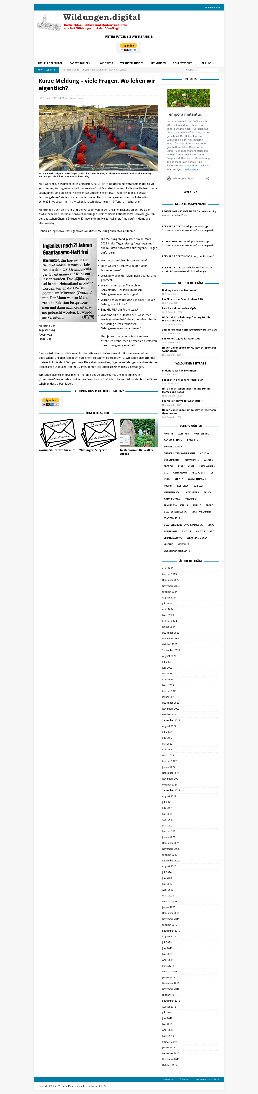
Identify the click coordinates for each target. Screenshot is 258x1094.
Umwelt (186, 531)
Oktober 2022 (169, 714)
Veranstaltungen (132, 63)
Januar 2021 (168, 837)
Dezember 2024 (170, 580)
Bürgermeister (173, 447)
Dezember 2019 (170, 913)
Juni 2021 (167, 808)
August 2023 (169, 656)
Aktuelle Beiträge (50, 63)
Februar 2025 (169, 574)
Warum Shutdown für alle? (57, 450)
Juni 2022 (167, 738)
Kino (167, 479)
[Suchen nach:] (201, 69)
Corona (205, 453)
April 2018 (167, 1030)
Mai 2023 (167, 673)
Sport (209, 505)
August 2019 (169, 936)
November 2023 (171, 638)
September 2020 (171, 860)
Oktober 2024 (169, 591)
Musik (207, 492)
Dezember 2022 (170, 702)
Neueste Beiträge (190, 283)
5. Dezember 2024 (173, 343)
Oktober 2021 (169, 784)
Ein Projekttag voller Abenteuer (181, 338)
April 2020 (167, 889)
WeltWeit (106, 63)
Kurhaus (198, 486)
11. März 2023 (50, 98)
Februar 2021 (169, 831)
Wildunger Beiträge (191, 363)
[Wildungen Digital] (88, 29)
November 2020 (171, 848)
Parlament (191, 499)
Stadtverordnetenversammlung (183, 525)
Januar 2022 (168, 767)
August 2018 (169, 1006)
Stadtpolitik (172, 518)
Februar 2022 (169, 761)
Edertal (168, 466)
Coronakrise (172, 460)
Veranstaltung (173, 538)
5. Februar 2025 (171, 303)
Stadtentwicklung (175, 512)
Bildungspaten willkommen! (179, 290)
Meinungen (158, 63)
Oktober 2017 (169, 1065)
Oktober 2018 (169, 995)
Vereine (168, 544)
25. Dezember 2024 (173, 312)
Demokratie (191, 460)
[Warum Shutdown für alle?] (57, 433)
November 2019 (171, 919)
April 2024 (167, 609)
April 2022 (167, 749)
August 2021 (169, 796)
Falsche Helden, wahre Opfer (180, 308)
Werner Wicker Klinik (177, 551)
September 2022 (171, 720)
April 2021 (167, 819)
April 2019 (167, 960)
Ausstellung (201, 434)
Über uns (205, 63)
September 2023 (171, 650)
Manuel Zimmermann (72, 98)
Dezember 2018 (170, 983)
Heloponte (198, 473)
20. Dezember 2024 (173, 324)
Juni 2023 (167, 667)
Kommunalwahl (197, 479)
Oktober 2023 (169, 644)
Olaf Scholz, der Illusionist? (199, 256)
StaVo (211, 525)
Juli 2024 (167, 603)
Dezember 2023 (170, 632)
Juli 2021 (167, 802)
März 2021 (168, 825)
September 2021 (171, 790)
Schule (197, 505)
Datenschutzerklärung (208, 1079)
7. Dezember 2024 (173, 333)
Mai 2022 (167, 743)
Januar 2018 (168, 1047)
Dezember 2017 (170, 1053)
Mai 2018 (167, 1024)
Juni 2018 (167, 1018)
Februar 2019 (169, 971)
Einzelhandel (186, 466)
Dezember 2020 (170, 843)
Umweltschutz (205, 531)
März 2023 (168, 685)
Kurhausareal (172, 492)
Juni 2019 (167, 948)
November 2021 (171, 778)
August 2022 (169, 726)
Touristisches (183, 63)
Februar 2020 (169, 901)
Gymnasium (180, 473)
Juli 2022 (167, 732)
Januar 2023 (168, 697)
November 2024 (171, 586)
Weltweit (183, 544)
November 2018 (171, 989)
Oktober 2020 (169, 854)
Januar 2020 (168, 907)
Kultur (168, 486)
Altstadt (183, 434)
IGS (211, 473)
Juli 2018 (167, 1012)
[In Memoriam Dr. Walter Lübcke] (139, 433)
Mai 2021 (167, 813)
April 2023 (167, 679)
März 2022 (168, 755)
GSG (166, 473)
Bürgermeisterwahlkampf (179, 453)
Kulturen (182, 486)
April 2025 (167, 568)
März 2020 (168, 895)
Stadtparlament (201, 512)
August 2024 (169, 597)
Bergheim (193, 440)
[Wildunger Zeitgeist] (98, 433)
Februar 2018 (169, 1041)
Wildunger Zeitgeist (93, 450)
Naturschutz (172, 499)
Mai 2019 (167, 954)
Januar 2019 (168, 977)
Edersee (208, 460)
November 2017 (171, 1059)
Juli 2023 (167, 662)
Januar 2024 (168, 626)
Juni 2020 (167, 878)
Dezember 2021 (170, 773)
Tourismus (170, 531)
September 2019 (171, 930)
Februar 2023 (169, 691)
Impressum (168, 1079)
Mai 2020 (167, 883)
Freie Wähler (207, 466)
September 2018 (171, 1000)
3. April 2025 (170, 294)
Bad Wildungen (80, 63)
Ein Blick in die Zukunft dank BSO (182, 299)
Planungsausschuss (176, 505)
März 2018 (168, 1036)
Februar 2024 (169, 621)
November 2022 (171, 708)
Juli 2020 (167, 872)
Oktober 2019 (169, 924)
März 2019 (168, 965)
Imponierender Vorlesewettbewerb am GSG (189, 329)
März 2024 (168, 615)
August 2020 (169, 866)
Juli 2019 (167, 942)
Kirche (179, 479)
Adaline (168, 434)
